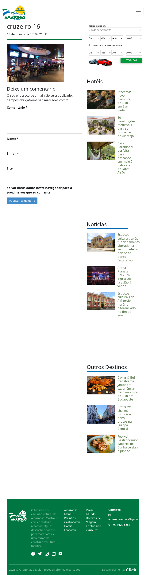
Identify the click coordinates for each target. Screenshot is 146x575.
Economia (70, 530)
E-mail (13, 153)
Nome (12, 139)
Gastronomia (72, 522)
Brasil (90, 510)
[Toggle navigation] (138, 11)
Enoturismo (93, 526)
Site (10, 168)
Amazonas (70, 510)
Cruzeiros (92, 530)
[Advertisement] (107, 197)
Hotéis (68, 526)
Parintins (70, 518)
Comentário (17, 107)
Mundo (90, 514)
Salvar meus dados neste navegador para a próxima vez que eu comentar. (39, 190)
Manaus (69, 514)
